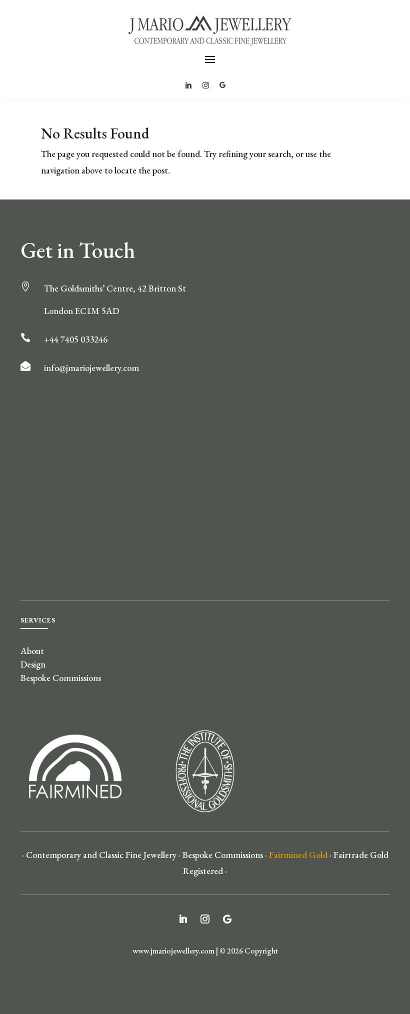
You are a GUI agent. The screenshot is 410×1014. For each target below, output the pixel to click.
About (32, 650)
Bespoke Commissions (60, 678)
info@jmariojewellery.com (91, 368)
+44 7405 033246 (76, 339)
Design (33, 664)
